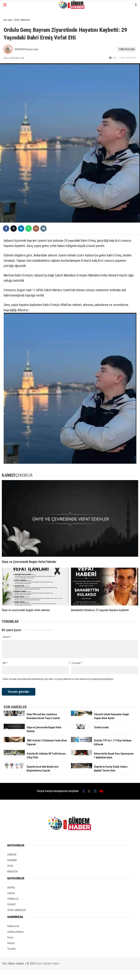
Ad (5, 663)
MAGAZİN (12, 871)
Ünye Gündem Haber (48, 963)
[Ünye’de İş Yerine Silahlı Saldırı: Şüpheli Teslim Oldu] (81, 767)
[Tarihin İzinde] (81, 728)
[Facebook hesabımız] (84, 791)
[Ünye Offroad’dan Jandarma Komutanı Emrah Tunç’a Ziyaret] (14, 715)
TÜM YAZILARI (127, 49)
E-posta (77, 663)
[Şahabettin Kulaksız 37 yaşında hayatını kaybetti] (104, 586)
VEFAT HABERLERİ (127, 57)
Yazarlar (11, 948)
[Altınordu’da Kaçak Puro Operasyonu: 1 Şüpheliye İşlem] (81, 754)
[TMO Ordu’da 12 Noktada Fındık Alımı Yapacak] (14, 741)
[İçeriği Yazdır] (43, 228)
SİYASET (11, 904)
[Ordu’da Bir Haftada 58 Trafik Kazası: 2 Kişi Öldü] (14, 754)
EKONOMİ (12, 860)
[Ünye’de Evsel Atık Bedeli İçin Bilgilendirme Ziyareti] (14, 767)
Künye (10, 937)
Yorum (7, 637)
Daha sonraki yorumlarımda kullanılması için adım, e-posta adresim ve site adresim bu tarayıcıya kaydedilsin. (58, 679)
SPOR (10, 865)
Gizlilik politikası (15, 931)
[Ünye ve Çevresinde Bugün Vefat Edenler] (70, 518)
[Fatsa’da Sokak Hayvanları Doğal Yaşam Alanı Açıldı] (81, 715)
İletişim (11, 943)
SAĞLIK (11, 893)
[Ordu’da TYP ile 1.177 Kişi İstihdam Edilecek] (81, 741)
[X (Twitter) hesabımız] (89, 791)
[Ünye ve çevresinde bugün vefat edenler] (35, 586)
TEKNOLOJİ (13, 898)
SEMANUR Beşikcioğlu (26, 49)
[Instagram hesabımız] (95, 791)
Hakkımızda (13, 926)
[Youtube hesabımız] (101, 791)
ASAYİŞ (11, 887)
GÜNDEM (11, 854)
